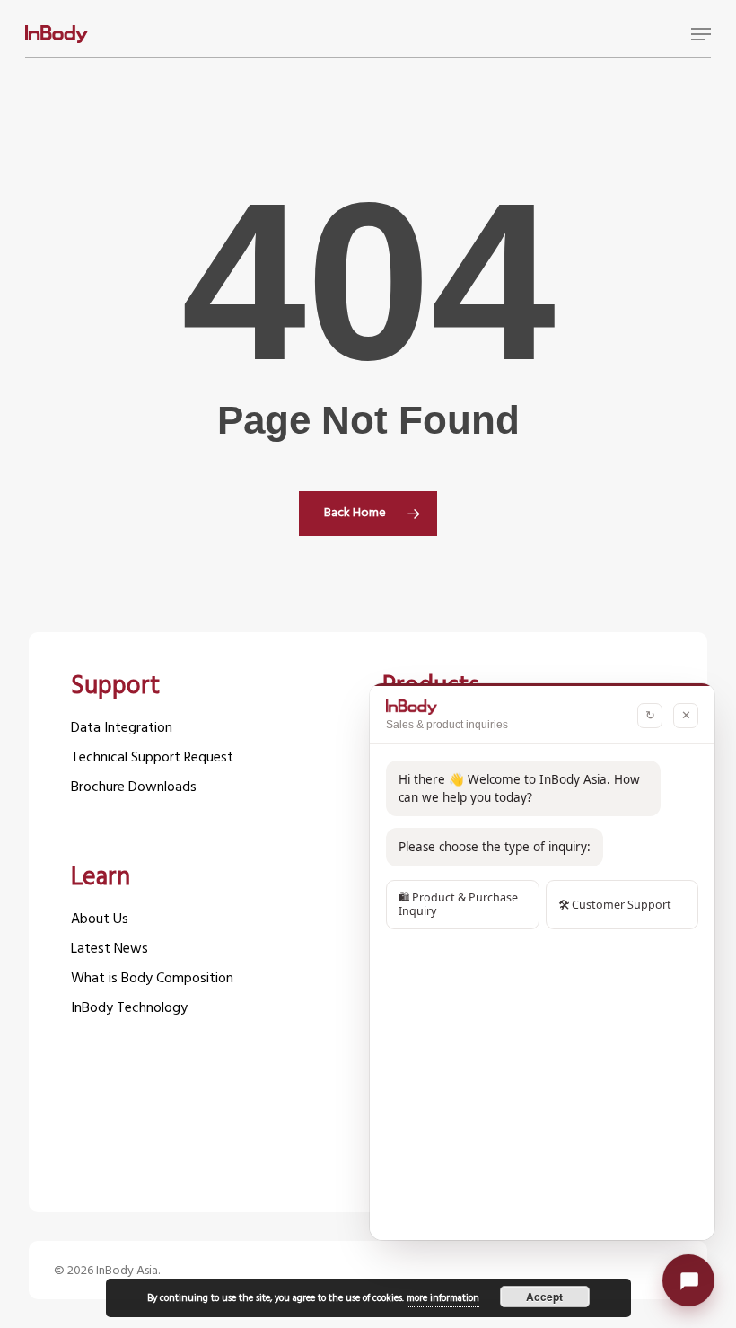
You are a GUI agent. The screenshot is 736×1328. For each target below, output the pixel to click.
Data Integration (121, 728)
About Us (99, 920)
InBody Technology (129, 1009)
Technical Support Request (152, 758)
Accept (544, 1296)
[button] (701, 34)
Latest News (109, 949)
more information (443, 1298)
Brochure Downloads (134, 788)
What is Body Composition (152, 979)
